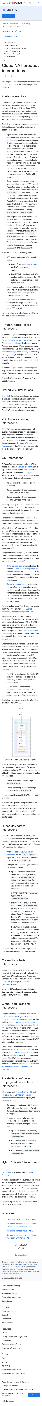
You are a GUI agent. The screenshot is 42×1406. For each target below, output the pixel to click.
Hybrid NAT (6, 1172)
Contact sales (7, 1301)
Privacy (16, 1382)
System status (7, 1323)
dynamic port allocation (17, 584)
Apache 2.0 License (8, 1269)
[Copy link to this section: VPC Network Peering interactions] (19, 423)
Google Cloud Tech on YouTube (13, 1373)
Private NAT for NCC (24, 1092)
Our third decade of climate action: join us (18, 1389)
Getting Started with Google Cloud (14, 1337)
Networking (26, 24)
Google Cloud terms (10, 1386)
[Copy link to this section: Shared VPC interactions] (35, 390)
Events (4, 1362)
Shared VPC (7, 396)
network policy (8, 639)
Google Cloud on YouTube (11, 1369)
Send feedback (11, 36)
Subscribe (35, 1395)
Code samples (7, 1340)
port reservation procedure (27, 569)
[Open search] (25, 2)
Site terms (25, 1382)
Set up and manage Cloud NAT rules (21, 1231)
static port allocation (16, 566)
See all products (8, 1290)
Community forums (9, 1311)
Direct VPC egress (9, 841)
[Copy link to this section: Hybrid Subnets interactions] (4, 1166)
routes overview (25, 119)
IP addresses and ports (26, 1219)
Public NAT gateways (10, 982)
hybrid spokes (27, 277)
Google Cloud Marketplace (11, 1297)
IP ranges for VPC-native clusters (25, 523)
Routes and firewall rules (19, 316)
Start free (9, 16)
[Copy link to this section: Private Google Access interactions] (19, 328)
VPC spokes (32, 264)
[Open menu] (3, 3)
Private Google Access (29, 373)
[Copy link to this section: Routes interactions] (29, 96)
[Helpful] (16, 31)
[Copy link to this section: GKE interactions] (25, 458)
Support (5, 1315)
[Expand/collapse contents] (14, 42)
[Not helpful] (19, 31)
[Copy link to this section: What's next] (19, 1213)
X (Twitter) (6, 1366)
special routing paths (22, 1052)
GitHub (4, 1333)
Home (4, 24)
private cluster (25, 467)
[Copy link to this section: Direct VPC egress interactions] (19, 830)
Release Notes (7, 1319)
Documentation (14, 24)
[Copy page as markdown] (12, 76)
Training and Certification (11, 1348)
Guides (17, 26)
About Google (7, 1382)
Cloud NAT (12, 9)
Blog (3, 1358)
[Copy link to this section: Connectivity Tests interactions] (19, 964)
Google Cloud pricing (9, 1293)
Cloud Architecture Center (11, 1344)
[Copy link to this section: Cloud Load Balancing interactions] (19, 1007)
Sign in (36, 3)
